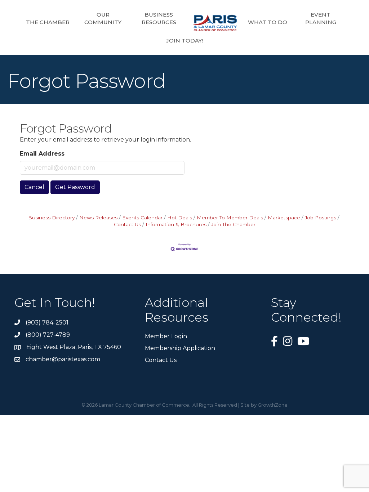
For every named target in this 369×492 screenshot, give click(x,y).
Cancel (34, 187)
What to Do (267, 22)
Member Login (166, 336)
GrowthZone (273, 405)
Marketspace (284, 217)
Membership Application (180, 348)
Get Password (75, 187)
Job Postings (320, 217)
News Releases (98, 217)
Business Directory (51, 217)
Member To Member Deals (230, 217)
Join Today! (184, 40)
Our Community (102, 18)
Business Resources (159, 18)
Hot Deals (179, 217)
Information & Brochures (176, 224)
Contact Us (161, 360)
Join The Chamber (233, 224)
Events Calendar (142, 217)
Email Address (42, 153)
